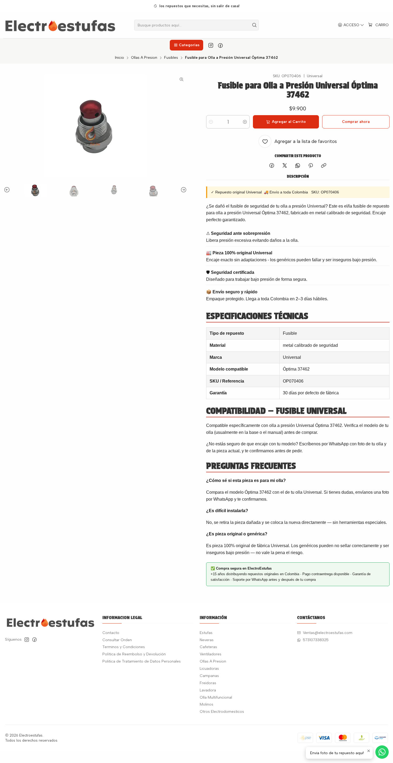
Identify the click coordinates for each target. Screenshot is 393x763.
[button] (186, 45)
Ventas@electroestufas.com (327, 632)
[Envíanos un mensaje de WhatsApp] (382, 752)
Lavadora (208, 690)
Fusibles (171, 58)
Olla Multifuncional (216, 697)
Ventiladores (210, 654)
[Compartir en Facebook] (271, 166)
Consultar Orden (117, 640)
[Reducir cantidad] (210, 121)
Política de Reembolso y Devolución (134, 654)
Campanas (209, 676)
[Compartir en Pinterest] (310, 166)
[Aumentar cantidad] (244, 121)
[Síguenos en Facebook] (220, 45)
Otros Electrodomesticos (222, 711)
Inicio (119, 58)
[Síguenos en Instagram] (211, 45)
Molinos (206, 704)
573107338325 (316, 640)
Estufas (206, 632)
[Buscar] (254, 25)
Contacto (110, 632)
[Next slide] (183, 190)
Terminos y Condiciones (123, 647)
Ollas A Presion (144, 58)
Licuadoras (209, 668)
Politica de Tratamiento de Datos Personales (141, 661)
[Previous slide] (8, 190)
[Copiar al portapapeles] (323, 166)
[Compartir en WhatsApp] (297, 166)
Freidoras (208, 683)
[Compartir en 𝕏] (284, 166)
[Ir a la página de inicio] (60, 25)
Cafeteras (208, 647)
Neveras (207, 640)
